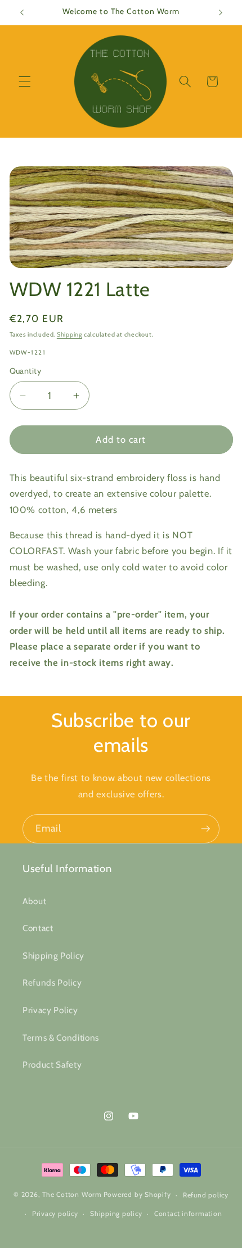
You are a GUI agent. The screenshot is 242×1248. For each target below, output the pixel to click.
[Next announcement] (220, 12)
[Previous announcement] (22, 12)
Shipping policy (116, 1213)
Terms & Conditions (61, 1037)
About (34, 901)
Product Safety (52, 1064)
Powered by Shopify (137, 1195)
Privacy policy (55, 1213)
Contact (38, 928)
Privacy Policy (50, 1010)
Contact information (188, 1213)
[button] (24, 81)
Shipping (69, 334)
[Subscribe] (205, 828)
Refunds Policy (52, 982)
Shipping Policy (53, 955)
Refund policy (205, 1195)
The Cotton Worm (72, 1195)
